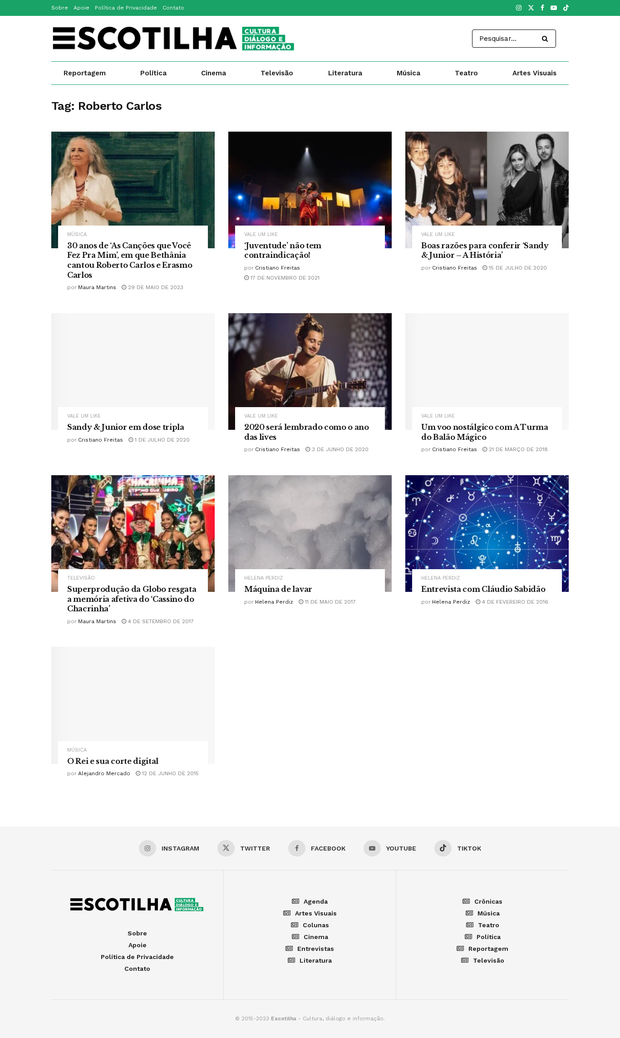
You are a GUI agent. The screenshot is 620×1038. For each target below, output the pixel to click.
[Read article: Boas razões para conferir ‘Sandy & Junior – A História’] (487, 190)
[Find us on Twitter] (531, 8)
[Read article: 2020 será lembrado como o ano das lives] (310, 371)
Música (408, 73)
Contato (173, 8)
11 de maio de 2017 (329, 602)
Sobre (59, 8)
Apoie (81, 8)
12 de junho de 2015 (169, 773)
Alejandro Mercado (104, 773)
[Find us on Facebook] (542, 8)
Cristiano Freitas (277, 268)
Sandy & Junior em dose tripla (125, 427)
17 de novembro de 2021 (284, 278)
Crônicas (488, 901)
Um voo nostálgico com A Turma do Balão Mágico (484, 432)
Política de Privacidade (126, 8)
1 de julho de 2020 (161, 440)
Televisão (277, 73)
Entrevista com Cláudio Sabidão (483, 589)
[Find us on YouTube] (554, 8)
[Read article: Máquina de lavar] (310, 533)
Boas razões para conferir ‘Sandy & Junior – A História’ (485, 250)
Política (153, 73)
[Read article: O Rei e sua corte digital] (133, 705)
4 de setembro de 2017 (160, 621)
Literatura (345, 73)
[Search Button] (546, 39)
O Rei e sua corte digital (112, 761)
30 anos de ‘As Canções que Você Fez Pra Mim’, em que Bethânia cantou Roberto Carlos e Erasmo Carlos (129, 260)
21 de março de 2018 (517, 449)
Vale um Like (261, 234)
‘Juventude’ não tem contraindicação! (282, 250)
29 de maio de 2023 (154, 287)
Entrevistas (315, 948)
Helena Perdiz (263, 578)
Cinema (213, 73)
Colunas (316, 925)
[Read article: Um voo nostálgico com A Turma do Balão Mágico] (487, 371)
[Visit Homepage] (174, 38)
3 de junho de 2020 (339, 449)
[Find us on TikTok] (566, 8)
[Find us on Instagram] (519, 8)
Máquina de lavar (278, 589)
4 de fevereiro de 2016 (514, 602)
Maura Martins (97, 287)
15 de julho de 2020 (517, 268)
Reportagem (85, 73)
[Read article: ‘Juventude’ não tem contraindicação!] (310, 190)
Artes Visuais (534, 73)
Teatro (466, 73)
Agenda (316, 901)
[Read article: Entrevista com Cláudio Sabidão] (487, 533)
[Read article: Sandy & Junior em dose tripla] (133, 371)
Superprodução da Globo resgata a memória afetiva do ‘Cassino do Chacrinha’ (131, 599)
